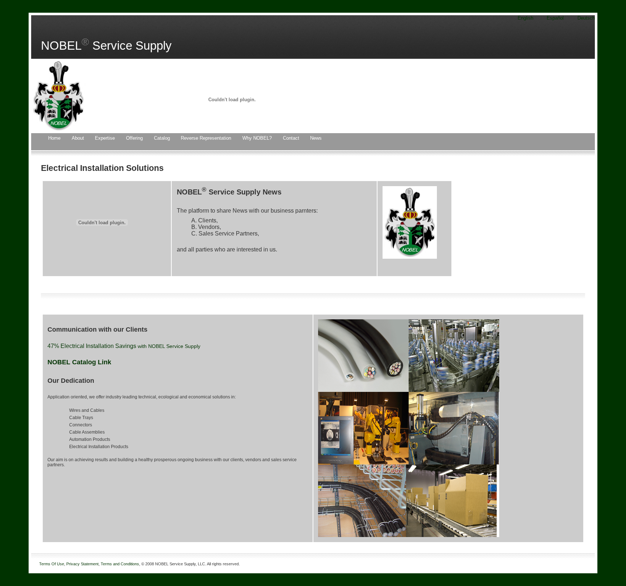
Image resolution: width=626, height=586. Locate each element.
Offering (134, 138)
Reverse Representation (206, 138)
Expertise (105, 138)
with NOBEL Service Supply (169, 346)
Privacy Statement (82, 564)
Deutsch (586, 18)
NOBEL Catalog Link (79, 362)
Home (54, 138)
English (525, 18)
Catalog (162, 138)
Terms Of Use (51, 564)
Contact (291, 138)
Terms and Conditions (120, 564)
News (316, 138)
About (78, 138)
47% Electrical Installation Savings (92, 346)
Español (555, 18)
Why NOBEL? (257, 138)
